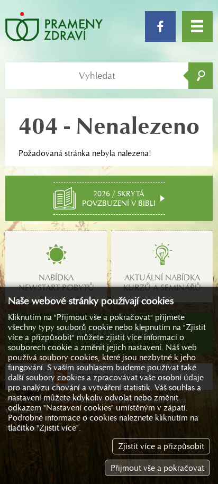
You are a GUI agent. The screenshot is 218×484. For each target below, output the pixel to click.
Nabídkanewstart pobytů (56, 282)
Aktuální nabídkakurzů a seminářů (162, 282)
